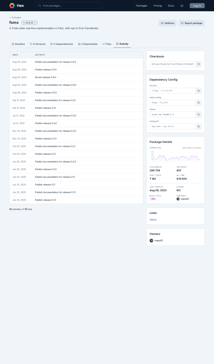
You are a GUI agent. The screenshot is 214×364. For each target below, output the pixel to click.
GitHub (153, 219)
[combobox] (69, 6)
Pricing (158, 5)
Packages (141, 5)
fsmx (14, 22)
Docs (171, 5)
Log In (197, 5)
